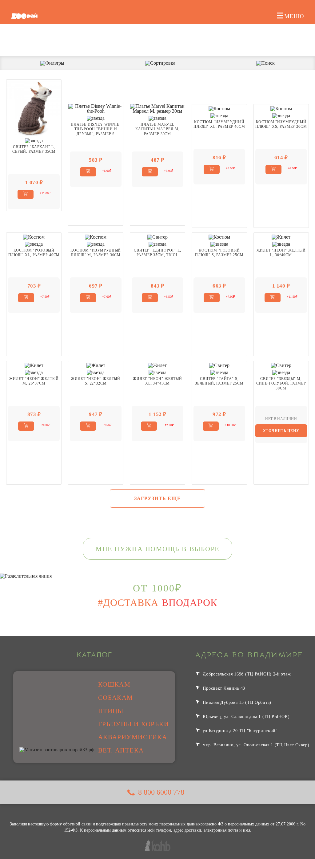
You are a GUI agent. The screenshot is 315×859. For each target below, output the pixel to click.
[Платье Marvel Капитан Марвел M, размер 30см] (157, 108)
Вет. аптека (121, 750)
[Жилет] (281, 236)
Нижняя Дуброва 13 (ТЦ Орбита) (236, 702)
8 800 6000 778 (161, 792)
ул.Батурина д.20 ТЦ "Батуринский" (239, 730)
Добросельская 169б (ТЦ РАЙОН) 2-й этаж (246, 673)
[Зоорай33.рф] (24, 16)
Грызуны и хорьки (133, 724)
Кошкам (114, 684)
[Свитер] (33, 108)
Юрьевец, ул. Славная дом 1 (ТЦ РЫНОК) (245, 716)
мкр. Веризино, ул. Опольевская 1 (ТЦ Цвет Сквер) (255, 744)
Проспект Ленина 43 (223, 688)
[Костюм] (219, 108)
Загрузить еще (157, 498)
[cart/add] (26, 194)
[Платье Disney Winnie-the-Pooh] (95, 108)
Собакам (115, 697)
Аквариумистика (132, 737)
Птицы (111, 711)
